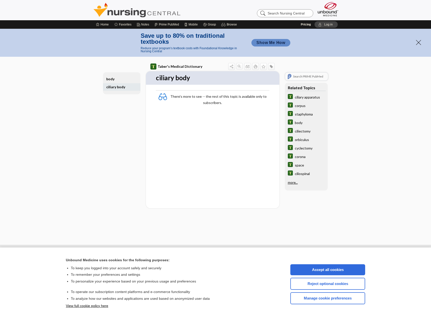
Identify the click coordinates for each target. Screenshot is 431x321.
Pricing (306, 24)
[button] (229, 24)
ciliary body (115, 87)
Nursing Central (155, 10)
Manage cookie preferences (328, 298)
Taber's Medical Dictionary (180, 66)
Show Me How (270, 42)
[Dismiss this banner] (418, 42)
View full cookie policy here (87, 306)
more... (293, 182)
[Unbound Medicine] (328, 9)
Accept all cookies (328, 270)
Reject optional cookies (328, 284)
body (110, 79)
